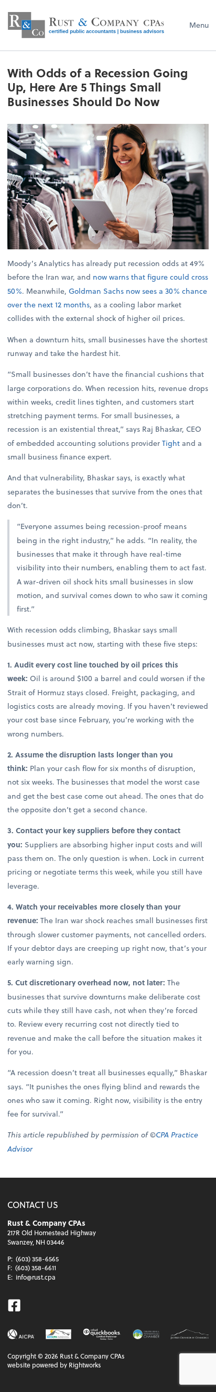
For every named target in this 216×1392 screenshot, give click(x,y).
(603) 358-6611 (35, 1267)
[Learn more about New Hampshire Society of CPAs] (58, 1334)
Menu (199, 24)
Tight (171, 443)
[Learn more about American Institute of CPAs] (21, 1334)
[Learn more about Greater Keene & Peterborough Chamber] (146, 1334)
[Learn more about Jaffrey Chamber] (189, 1334)
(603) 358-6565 (37, 1258)
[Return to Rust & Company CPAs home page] (86, 25)
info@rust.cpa (36, 1277)
